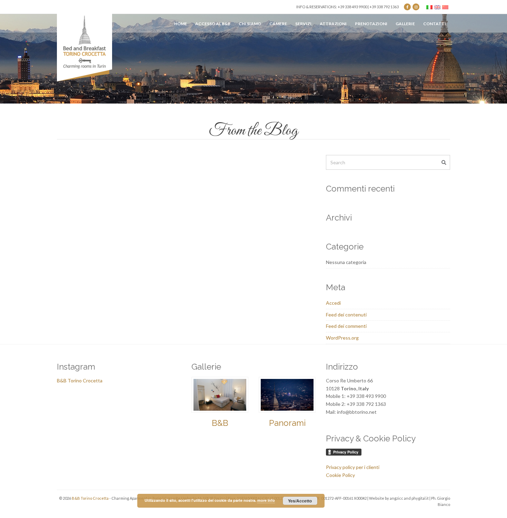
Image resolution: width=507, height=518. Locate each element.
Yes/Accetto (300, 501)
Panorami (287, 423)
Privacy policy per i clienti (352, 467)
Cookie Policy (340, 475)
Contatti (434, 23)
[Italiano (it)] (429, 6)
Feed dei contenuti (346, 314)
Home (180, 23)
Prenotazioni (371, 23)
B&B (220, 423)
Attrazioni (333, 23)
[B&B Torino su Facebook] (407, 6)
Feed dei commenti (346, 326)
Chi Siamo (250, 23)
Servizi (303, 23)
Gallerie (405, 23)
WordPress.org (342, 338)
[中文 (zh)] (445, 6)
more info (266, 500)
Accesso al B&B (212, 23)
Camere (278, 23)
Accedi (333, 303)
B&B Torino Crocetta (79, 380)
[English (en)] (437, 6)
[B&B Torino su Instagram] (415, 6)
